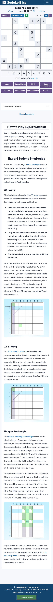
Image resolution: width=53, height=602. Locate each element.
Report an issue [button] (27, 114)
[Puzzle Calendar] (34, 10)
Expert (5, 15)
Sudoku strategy (31, 164)
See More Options (13, 106)
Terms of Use (28, 589)
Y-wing (34, 195)
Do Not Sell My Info (26, 597)
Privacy (18, 589)
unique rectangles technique (21, 436)
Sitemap (16, 592)
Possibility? (24, 78)
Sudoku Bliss (16, 2)
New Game (17, 15)
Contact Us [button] (36, 592)
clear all (33, 78)
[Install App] (27, 15)
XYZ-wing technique (17, 351)
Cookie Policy (41, 589)
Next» (42, 11)
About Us (9, 589)
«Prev (10, 11)
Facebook (25, 592)
